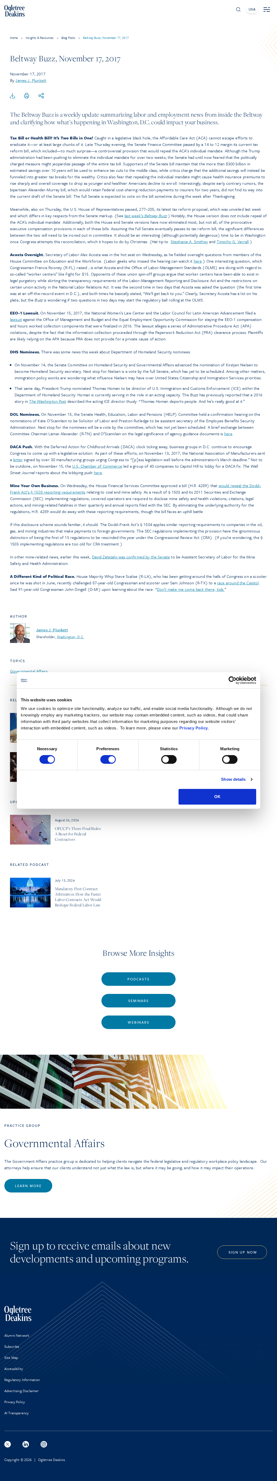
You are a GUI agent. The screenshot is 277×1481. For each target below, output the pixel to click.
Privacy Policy (193, 728)
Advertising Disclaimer (21, 1390)
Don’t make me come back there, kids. (191, 589)
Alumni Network (16, 1335)
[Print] (26, 96)
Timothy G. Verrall (233, 241)
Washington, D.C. (70, 636)
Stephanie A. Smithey (189, 241)
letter (18, 460)
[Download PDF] (12, 96)
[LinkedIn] (25, 1444)
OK (217, 796)
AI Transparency (16, 1413)
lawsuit (16, 319)
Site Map (11, 1357)
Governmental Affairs (29, 671)
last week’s (145, 216)
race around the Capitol (238, 583)
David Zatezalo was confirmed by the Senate (131, 557)
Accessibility (13, 1368)
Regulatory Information (22, 1379)
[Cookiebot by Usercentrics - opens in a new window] (232, 680)
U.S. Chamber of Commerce (97, 466)
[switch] (108, 759)
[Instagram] (44, 1444)
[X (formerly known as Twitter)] (7, 1444)
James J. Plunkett (30, 80)
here (198, 261)
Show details (233, 779)
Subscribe (11, 1346)
